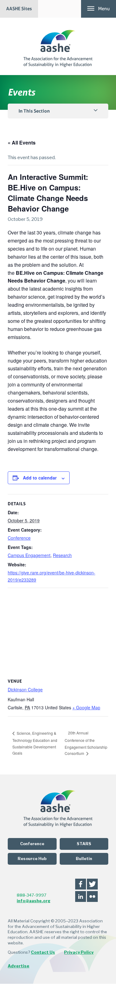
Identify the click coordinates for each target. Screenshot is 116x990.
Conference (19, 538)
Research (62, 555)
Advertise (18, 965)
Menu (104, 8)
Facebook (80, 884)
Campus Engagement (29, 555)
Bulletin (84, 858)
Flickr (92, 896)
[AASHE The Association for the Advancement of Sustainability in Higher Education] (58, 46)
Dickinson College (25, 689)
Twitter (92, 884)
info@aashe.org (33, 900)
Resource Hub (32, 858)
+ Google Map (86, 707)
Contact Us (43, 952)
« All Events (22, 142)
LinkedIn (80, 896)
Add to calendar (40, 478)
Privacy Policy (78, 952)
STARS (84, 843)
